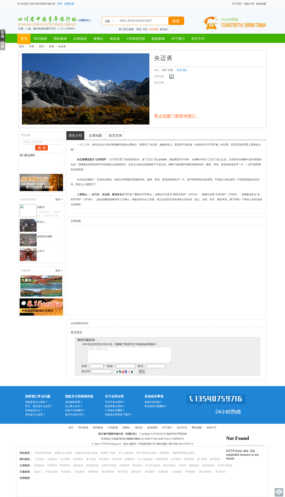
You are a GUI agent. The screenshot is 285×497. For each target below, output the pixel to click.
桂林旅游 (78, 459)
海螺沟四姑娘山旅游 (86, 452)
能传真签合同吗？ (115, 406)
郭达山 (41, 221)
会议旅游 (79, 471)
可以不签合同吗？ (115, 402)
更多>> (59, 199)
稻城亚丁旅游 (108, 452)
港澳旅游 (39, 465)
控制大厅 (212, 427)
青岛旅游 (104, 459)
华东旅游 (117, 459)
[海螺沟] (28, 210)
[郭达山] (28, 225)
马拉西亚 (154, 29)
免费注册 (69, 3)
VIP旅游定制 (135, 38)
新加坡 (164, 29)
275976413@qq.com (110, 443)
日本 (145, 29)
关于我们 (237, 3)
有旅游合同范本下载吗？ (118, 414)
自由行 (37, 471)
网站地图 (197, 427)
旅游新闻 (158, 38)
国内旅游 (60, 38)
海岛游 (115, 38)
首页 (24, 38)
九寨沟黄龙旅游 (43, 452)
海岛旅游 (137, 465)
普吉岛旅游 (169, 465)
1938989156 (177, 438)
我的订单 (249, 3)
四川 (41, 46)
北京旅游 (65, 459)
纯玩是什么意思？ (35, 414)
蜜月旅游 (136, 471)
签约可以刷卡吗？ (75, 414)
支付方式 (197, 38)
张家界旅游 (162, 459)
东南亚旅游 (92, 465)
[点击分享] (2, 45)
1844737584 (151, 438)
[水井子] (28, 254)
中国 (31, 46)
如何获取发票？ (74, 402)
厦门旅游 (91, 459)
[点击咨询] (2, 34)
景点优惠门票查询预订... (176, 116)
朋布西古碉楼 (44, 236)
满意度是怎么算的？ (36, 402)
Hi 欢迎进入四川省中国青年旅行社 (36, 3)
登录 (59, 3)
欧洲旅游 (65, 465)
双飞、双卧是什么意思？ (39, 406)
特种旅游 (93, 471)
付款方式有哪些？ (75, 410)
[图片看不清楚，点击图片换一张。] (124, 371)
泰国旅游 (124, 465)
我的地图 (261, 3)
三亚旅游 (39, 459)
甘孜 (51, 46)
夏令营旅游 (108, 471)
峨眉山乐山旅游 (63, 452)
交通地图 (95, 135)
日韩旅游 (52, 465)
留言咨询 (115, 135)
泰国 (138, 29)
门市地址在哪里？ (115, 410)
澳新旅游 (78, 465)
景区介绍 (75, 135)
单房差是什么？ (34, 410)
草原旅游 (150, 471)
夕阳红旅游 (51, 471)
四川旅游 (40, 38)
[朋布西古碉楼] (28, 240)
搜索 (176, 21)
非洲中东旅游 (108, 465)
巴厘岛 (182, 465)
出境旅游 (80, 38)
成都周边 (164, 452)
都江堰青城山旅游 (146, 452)
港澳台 (98, 38)
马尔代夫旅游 (152, 465)
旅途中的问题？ (153, 402)
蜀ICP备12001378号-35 (181, 443)
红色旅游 (163, 471)
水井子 (41, 251)
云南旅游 (52, 459)
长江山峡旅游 (126, 452)
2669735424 (164, 438)
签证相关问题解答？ (156, 406)
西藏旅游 (130, 459)
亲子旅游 (123, 471)
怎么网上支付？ (74, 406)
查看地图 (182, 70)
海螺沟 (41, 207)
